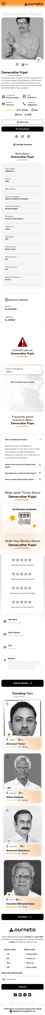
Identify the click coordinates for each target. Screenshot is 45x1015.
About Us (30, 963)
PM (8, 967)
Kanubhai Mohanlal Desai (20, 904)
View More (22, 917)
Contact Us (30, 959)
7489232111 (32, 105)
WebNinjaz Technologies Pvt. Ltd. (24, 1011)
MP (8, 959)
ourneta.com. (19, 1009)
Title (10, 646)
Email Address (14, 633)
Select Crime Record (14, 369)
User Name (12, 620)
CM (8, 954)
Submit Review (24, 129)
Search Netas (31, 967)
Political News (32, 954)
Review (11, 659)
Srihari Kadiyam (15, 797)
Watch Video (24, 122)
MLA (8, 963)
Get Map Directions (24, 145)
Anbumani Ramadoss (18, 850)
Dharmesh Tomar (15, 744)
